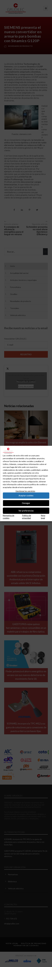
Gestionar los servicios (25, 491)
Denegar (26, 503)
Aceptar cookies (26, 495)
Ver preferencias (26, 510)
